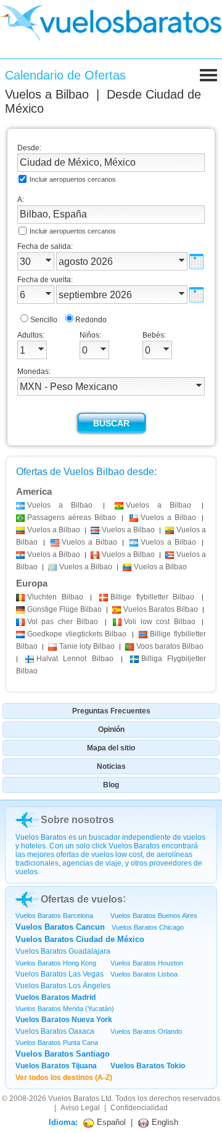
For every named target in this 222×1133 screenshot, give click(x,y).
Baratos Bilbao (160, 609)
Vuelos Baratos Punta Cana (56, 1042)
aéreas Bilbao (71, 517)
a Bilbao (59, 505)
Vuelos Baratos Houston (146, 963)
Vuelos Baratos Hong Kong (55, 963)
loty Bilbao (87, 646)
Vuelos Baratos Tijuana (56, 1066)
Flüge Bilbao (64, 609)
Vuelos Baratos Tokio (147, 1066)
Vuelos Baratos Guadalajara (62, 951)
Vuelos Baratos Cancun (60, 927)
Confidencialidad (139, 1107)
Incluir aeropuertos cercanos (73, 179)
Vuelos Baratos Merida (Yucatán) (64, 1008)
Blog (111, 785)
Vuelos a (47, 94)
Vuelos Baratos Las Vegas (59, 974)
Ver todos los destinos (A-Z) (63, 1077)
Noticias (111, 766)
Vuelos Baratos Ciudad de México (79, 939)
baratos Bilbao (170, 646)
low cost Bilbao (159, 621)
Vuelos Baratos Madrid (55, 997)
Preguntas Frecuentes (111, 711)
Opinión (111, 729)
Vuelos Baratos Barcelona (54, 915)
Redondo (91, 319)
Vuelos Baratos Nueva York (63, 1019)
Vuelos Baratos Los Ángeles (62, 985)
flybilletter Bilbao (152, 597)
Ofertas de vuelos (82, 899)
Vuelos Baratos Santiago (62, 1053)
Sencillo (43, 319)
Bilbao (55, 597)
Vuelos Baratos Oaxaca (54, 1031)
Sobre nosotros (77, 819)
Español (110, 1122)
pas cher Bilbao (62, 621)
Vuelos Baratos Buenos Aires (153, 915)
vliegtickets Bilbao (76, 634)
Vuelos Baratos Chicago (148, 927)
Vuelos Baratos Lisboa (144, 974)
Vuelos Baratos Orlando (146, 1031)
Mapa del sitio (111, 748)
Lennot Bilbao (74, 658)
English (163, 1122)
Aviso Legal (80, 1107)
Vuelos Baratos (73, 1098)
